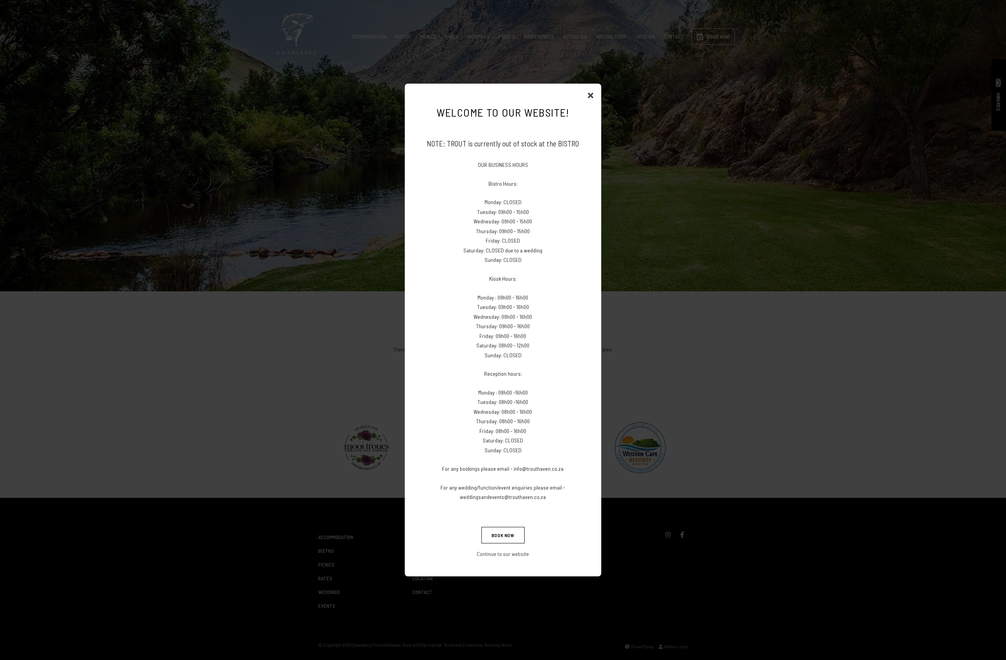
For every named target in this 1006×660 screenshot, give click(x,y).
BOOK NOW (503, 535)
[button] (591, 95)
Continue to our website (503, 553)
